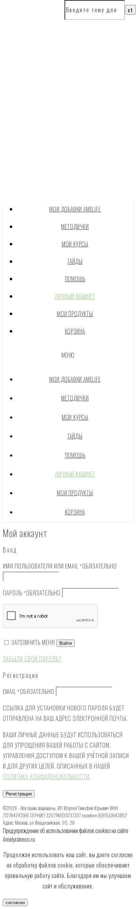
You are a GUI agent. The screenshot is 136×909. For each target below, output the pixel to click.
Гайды (75, 261)
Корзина (75, 331)
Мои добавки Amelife (74, 209)
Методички (75, 226)
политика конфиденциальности (46, 776)
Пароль (32, 592)
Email (28, 691)
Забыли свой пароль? (32, 658)
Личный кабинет (75, 296)
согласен (15, 902)
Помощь (75, 279)
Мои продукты (75, 314)
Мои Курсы (75, 244)
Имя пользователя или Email (60, 566)
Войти (65, 643)
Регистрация (19, 793)
